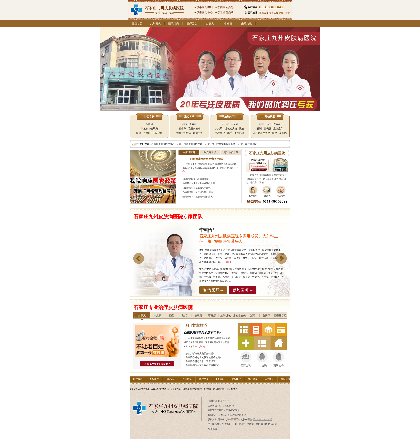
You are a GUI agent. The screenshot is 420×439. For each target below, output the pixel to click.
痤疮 (184, 124)
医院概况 (154, 379)
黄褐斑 (267, 128)
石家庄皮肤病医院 (247, 144)
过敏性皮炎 (231, 128)
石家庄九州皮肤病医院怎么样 (220, 144)
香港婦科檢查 (219, 389)
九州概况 (155, 23)
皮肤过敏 (158, 133)
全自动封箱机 (232, 389)
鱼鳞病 (187, 133)
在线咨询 (252, 379)
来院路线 (246, 23)
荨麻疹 (147, 133)
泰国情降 (207, 389)
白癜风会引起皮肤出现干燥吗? (197, 188)
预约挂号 (269, 379)
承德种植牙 (144, 389)
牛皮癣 (228, 23)
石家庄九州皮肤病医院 (192, 389)
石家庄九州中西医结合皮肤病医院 (165, 389)
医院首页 (137, 23)
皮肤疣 (283, 133)
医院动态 (173, 23)
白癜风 (210, 23)
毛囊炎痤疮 (194, 128)
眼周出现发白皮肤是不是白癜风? (198, 196)
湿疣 (274, 133)
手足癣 (234, 124)
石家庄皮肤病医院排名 (162, 144)
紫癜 (178, 133)
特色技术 (203, 379)
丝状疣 (266, 133)
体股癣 (225, 124)
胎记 (268, 124)
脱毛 (229, 133)
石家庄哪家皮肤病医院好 (189, 144)
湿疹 (138, 133)
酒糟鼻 (182, 128)
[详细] (261, 182)
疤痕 (261, 124)
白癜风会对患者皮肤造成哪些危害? (199, 183)
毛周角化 (220, 133)
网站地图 (212, 429)
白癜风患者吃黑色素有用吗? (206, 158)
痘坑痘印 (278, 128)
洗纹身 (277, 124)
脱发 (241, 128)
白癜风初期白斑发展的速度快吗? (198, 192)
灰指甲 (219, 128)
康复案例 (219, 379)
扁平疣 (257, 133)
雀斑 (259, 128)
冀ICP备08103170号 (262, 419)
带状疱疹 (198, 133)
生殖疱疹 (239, 133)
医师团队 (192, 23)
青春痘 (193, 124)
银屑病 (154, 128)
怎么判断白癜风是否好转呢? (196, 179)
